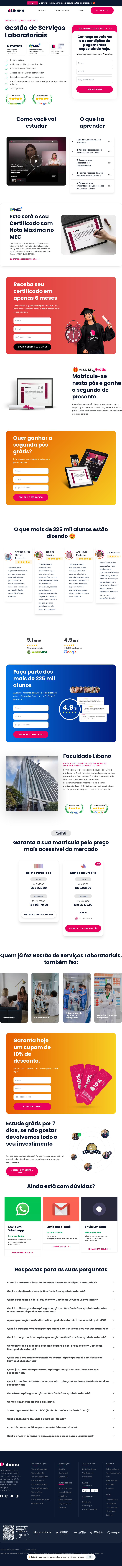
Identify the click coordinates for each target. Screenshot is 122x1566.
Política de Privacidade (9, 1549)
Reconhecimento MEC (113, 1475)
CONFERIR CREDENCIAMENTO (23, 259)
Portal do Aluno (89, 1469)
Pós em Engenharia (39, 1476)
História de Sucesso (111, 1513)
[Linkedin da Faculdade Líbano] (17, 1496)
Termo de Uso (30, 1549)
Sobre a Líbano (112, 1469)
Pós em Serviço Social (40, 1499)
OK (89, 1557)
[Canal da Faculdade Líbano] (11, 1496)
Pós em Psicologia (39, 1484)
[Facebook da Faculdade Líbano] (1, 1496)
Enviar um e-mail (89, 1509)
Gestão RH (63, 1476)
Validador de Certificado (88, 1475)
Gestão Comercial (63, 1471)
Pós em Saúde (37, 1473)
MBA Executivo (37, 1503)
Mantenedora (112, 1480)
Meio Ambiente (65, 1499)
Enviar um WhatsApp (87, 1504)
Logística (63, 1496)
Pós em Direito (37, 1480)
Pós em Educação (39, 1469)
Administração (65, 1488)
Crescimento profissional (112, 1501)
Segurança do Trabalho (65, 1505)
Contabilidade (65, 1492)
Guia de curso (112, 1507)
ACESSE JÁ (22, 1536)
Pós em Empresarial (39, 1488)
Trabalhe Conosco (110, 1486)
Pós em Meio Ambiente (36, 1494)
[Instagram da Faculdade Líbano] (6, 1496)
